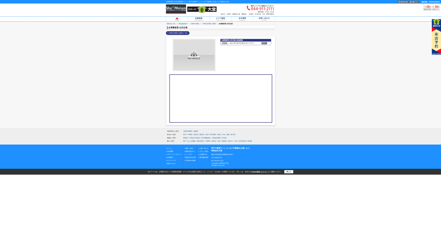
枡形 (219, 134)
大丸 (223, 134)
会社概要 (170, 151)
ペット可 (188, 154)
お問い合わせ (203, 148)
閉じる (289, 172)
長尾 (227, 134)
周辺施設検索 (203, 157)
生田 (207, 134)
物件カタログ (171, 163)
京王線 (224, 138)
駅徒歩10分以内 (190, 157)
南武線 (185, 138)
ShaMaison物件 (190, 160)
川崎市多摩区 (187, 131)
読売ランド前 (232, 141)
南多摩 (249, 141)
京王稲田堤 (242, 141)
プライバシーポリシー (174, 154)
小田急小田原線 (194, 138)
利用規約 (170, 157)
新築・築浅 (189, 148)
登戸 (184, 134)
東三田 (233, 134)
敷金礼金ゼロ (189, 151)
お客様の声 (203, 154)
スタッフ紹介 (203, 151)
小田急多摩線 (216, 138)
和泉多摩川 (200, 141)
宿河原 (196, 134)
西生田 (202, 134)
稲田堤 (224, 141)
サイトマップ (171, 160)
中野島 (190, 134)
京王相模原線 (205, 138)
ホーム (169, 148)
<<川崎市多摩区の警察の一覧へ (177, 33)
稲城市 (196, 131)
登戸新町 (213, 134)
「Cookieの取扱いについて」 (259, 172)
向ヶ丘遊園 (191, 141)
